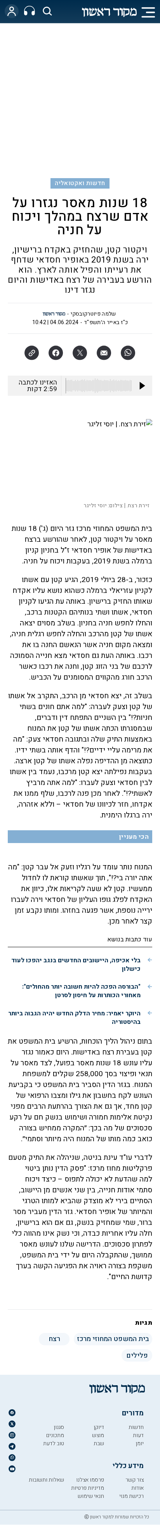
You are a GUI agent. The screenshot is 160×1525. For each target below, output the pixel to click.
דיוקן (99, 1427)
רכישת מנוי (131, 1496)
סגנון (59, 1427)
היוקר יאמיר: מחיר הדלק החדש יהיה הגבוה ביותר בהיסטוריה (74, 1018)
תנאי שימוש (91, 1496)
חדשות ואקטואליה (80, 183)
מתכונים (55, 1435)
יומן (140, 1443)
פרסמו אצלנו (90, 1480)
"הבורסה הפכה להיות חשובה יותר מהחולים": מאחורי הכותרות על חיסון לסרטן (81, 991)
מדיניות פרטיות (87, 1488)
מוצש (98, 1435)
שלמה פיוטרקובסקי (93, 314)
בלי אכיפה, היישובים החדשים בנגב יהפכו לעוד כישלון (76, 965)
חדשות (136, 1427)
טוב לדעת (53, 1443)
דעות (138, 1435)
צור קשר (134, 1480)
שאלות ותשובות (46, 1480)
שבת (99, 1443)
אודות (137, 1488)
